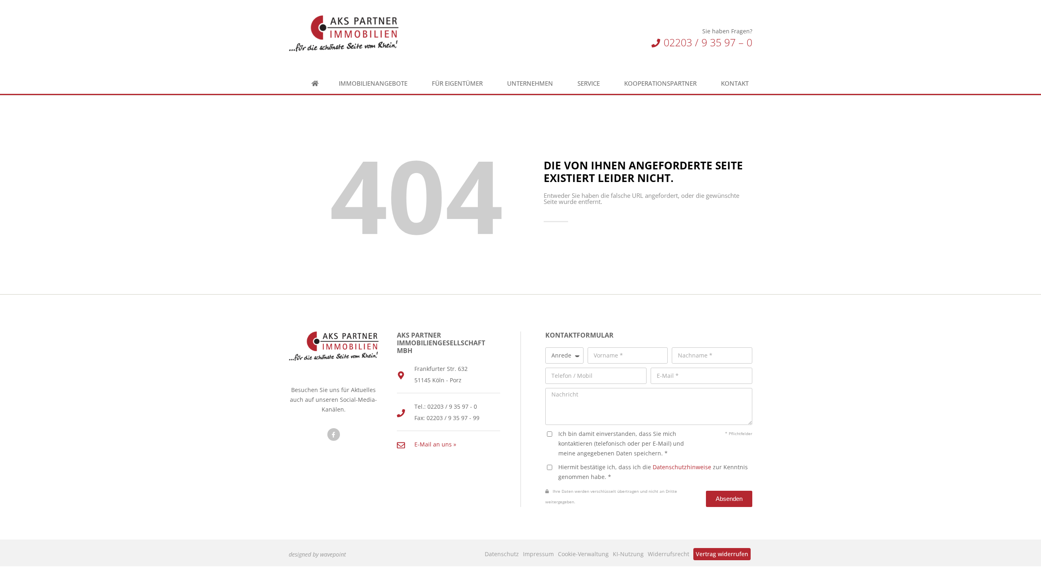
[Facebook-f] (333, 434)
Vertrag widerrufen (722, 554)
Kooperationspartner (660, 83)
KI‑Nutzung (628, 554)
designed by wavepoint (317, 554)
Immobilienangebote (373, 83)
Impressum (538, 554)
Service (588, 83)
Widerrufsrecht (668, 554)
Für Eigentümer (457, 83)
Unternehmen (530, 83)
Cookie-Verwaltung (583, 554)
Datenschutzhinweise (682, 467)
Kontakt (735, 83)
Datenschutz (502, 554)
